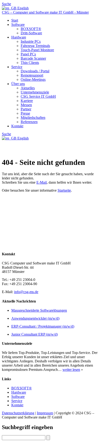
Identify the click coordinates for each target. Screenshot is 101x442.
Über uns (18, 84)
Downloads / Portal (35, 71)
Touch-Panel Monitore (37, 50)
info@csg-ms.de (26, 292)
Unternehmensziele (35, 92)
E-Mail (41, 182)
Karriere (27, 101)
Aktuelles (28, 88)
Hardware (18, 37)
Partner (26, 109)
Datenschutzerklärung (18, 413)
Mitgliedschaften (33, 118)
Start (14, 20)
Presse (25, 113)
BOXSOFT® (31, 29)
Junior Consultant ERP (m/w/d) (34, 334)
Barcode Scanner (33, 58)
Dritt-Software (31, 33)
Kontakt (17, 126)
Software (18, 25)
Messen (26, 105)
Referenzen (29, 122)
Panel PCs (28, 54)
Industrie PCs (31, 41)
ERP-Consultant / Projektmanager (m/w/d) (42, 326)
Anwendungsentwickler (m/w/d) (35, 318)
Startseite (64, 190)
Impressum (45, 413)
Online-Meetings (33, 79)
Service (16, 67)
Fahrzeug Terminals (35, 46)
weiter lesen (71, 370)
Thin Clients (30, 63)
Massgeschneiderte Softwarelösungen (39, 310)
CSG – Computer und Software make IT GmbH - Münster (45, 12)
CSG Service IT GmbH (38, 96)
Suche (6, 4)
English (22, 8)
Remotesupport (32, 75)
